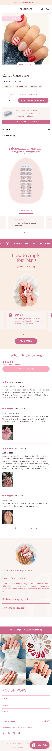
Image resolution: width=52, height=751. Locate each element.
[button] (42, 9)
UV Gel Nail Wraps (26, 267)
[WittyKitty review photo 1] (7, 479)
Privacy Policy (16, 747)
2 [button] (20, 528)
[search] (42, 9)
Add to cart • (26, 122)
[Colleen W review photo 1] (7, 432)
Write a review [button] (26, 369)
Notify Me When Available (33, 100)
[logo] (26, 9)
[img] (7, 382)
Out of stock (26, 64)
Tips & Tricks (26, 341)
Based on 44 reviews (11, 364)
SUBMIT (46, 721)
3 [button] (26, 528)
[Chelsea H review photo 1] (7, 517)
